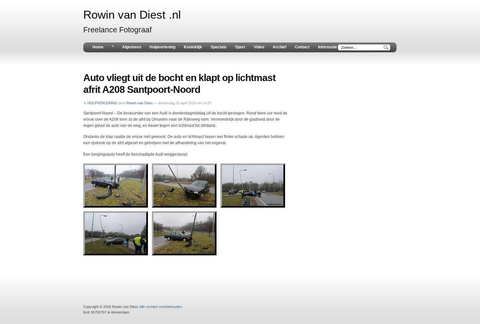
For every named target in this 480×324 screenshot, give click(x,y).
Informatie (327, 47)
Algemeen (131, 47)
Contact (302, 47)
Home (98, 47)
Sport (240, 47)
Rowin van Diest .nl (132, 15)
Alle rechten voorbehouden (160, 307)
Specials (219, 47)
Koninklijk (193, 47)
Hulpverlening (162, 47)
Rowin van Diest (139, 103)
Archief (279, 47)
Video (259, 47)
